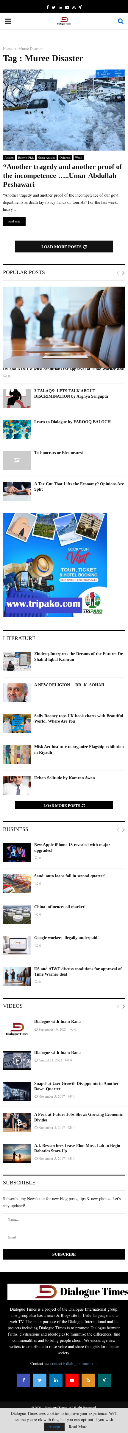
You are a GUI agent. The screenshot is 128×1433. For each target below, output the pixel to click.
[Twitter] (39, 1380)
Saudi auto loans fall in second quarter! (70, 876)
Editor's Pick (26, 157)
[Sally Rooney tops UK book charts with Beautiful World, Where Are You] (17, 723)
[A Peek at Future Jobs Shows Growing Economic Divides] (17, 1122)
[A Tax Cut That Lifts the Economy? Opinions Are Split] (17, 491)
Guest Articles (46, 157)
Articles (9, 157)
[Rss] (88, 1380)
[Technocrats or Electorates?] (17, 460)
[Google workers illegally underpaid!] (17, 945)
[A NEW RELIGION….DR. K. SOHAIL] (17, 692)
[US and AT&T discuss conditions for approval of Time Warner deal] (64, 327)
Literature (19, 638)
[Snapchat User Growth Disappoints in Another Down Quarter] (17, 1091)
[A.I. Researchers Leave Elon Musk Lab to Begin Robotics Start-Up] (17, 1153)
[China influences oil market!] (17, 914)
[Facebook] (23, 1380)
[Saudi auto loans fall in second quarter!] (17, 883)
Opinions (65, 157)
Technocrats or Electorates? (59, 453)
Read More (78, 1427)
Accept (54, 1426)
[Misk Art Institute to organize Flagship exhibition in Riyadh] (17, 754)
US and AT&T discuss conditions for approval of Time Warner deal (63, 369)
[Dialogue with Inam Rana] (17, 1029)
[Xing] (104, 1380)
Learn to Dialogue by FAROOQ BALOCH (72, 422)
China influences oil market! (60, 907)
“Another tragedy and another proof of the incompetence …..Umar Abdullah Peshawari (62, 175)
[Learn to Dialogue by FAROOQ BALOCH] (17, 429)
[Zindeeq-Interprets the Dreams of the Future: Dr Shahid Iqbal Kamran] (17, 661)
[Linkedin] (56, 1380)
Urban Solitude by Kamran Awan (64, 778)
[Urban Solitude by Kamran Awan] (17, 785)
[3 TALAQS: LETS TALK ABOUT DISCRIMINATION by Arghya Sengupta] (17, 398)
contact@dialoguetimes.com (74, 1363)
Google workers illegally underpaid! (66, 938)
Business (15, 829)
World (78, 157)
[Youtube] (72, 1380)
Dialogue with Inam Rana (57, 1021)
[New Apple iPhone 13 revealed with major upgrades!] (17, 852)
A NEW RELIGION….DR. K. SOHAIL (69, 685)
